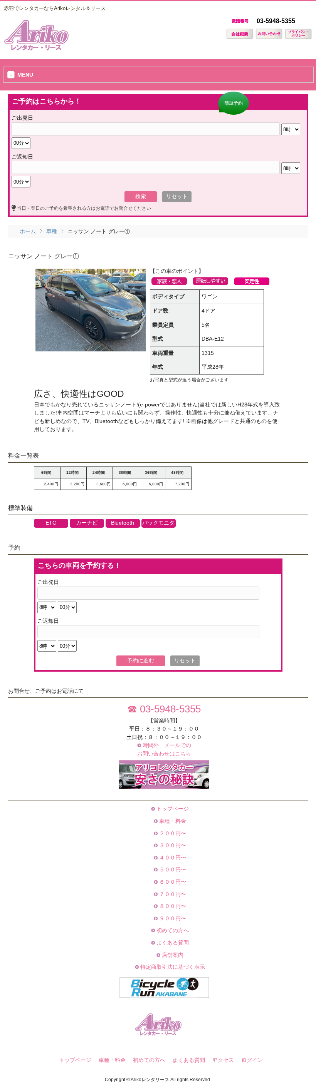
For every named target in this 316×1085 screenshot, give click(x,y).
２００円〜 (172, 833)
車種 (51, 231)
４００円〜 (172, 857)
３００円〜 (172, 845)
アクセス (223, 1060)
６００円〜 (172, 882)
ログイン (252, 1060)
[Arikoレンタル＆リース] (36, 48)
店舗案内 (171, 955)
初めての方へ (172, 930)
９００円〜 (172, 918)
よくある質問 (172, 943)
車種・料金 (172, 821)
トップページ (172, 809)
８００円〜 (172, 906)
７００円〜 (172, 894)
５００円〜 (172, 869)
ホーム (28, 231)
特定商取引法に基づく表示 (172, 967)
